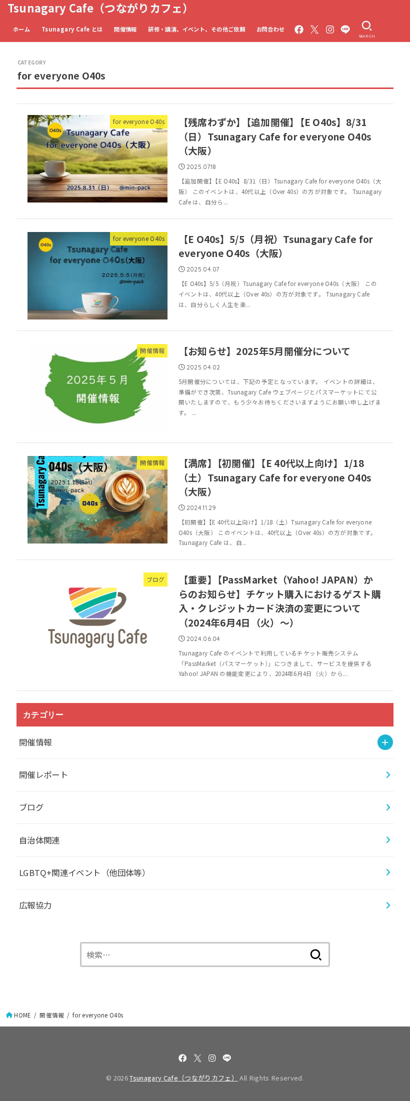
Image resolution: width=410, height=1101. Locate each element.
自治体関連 (39, 840)
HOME (22, 1015)
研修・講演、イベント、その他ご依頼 (196, 29)
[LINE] (345, 29)
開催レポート (43, 774)
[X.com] (314, 29)
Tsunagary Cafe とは (72, 29)
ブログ (31, 807)
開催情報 (125, 29)
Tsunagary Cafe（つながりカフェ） (101, 8)
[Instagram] (330, 29)
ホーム (21, 29)
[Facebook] (299, 29)
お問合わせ (270, 29)
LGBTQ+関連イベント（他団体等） (84, 872)
